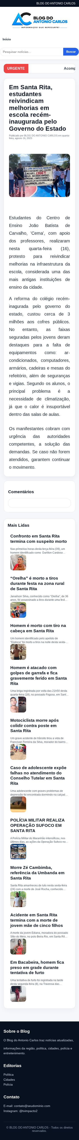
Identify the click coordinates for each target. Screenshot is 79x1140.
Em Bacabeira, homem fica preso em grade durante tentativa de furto (37, 967)
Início (7, 39)
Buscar (71, 51)
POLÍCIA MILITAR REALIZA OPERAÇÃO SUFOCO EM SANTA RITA (37, 825)
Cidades (9, 1079)
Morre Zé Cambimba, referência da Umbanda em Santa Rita (37, 872)
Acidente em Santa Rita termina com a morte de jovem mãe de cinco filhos (36, 920)
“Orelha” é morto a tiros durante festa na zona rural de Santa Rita (37, 583)
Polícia (8, 1084)
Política (9, 1074)
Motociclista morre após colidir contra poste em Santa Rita (34, 725)
